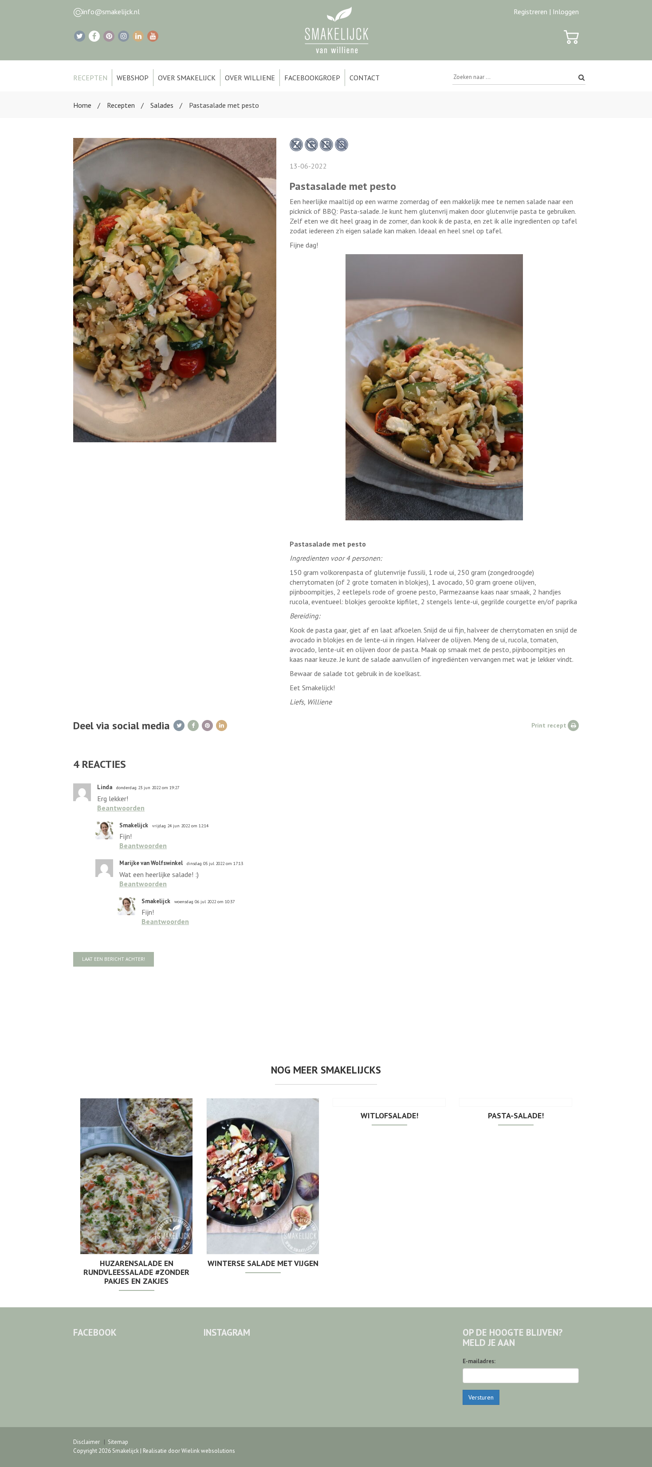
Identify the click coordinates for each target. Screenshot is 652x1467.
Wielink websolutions (208, 1451)
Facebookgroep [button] (312, 77)
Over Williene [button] (250, 77)
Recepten (121, 105)
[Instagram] (123, 36)
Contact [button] (365, 77)
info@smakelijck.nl (111, 11)
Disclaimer (86, 1442)
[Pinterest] (108, 36)
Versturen (481, 1397)
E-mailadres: (479, 1361)
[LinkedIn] (138, 36)
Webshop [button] (133, 77)
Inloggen (566, 11)
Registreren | (532, 11)
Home (82, 105)
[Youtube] (152, 36)
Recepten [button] (90, 77)
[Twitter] (79, 36)
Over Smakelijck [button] (187, 77)
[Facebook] (94, 36)
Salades (161, 105)
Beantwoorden (121, 807)
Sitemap (118, 1442)
